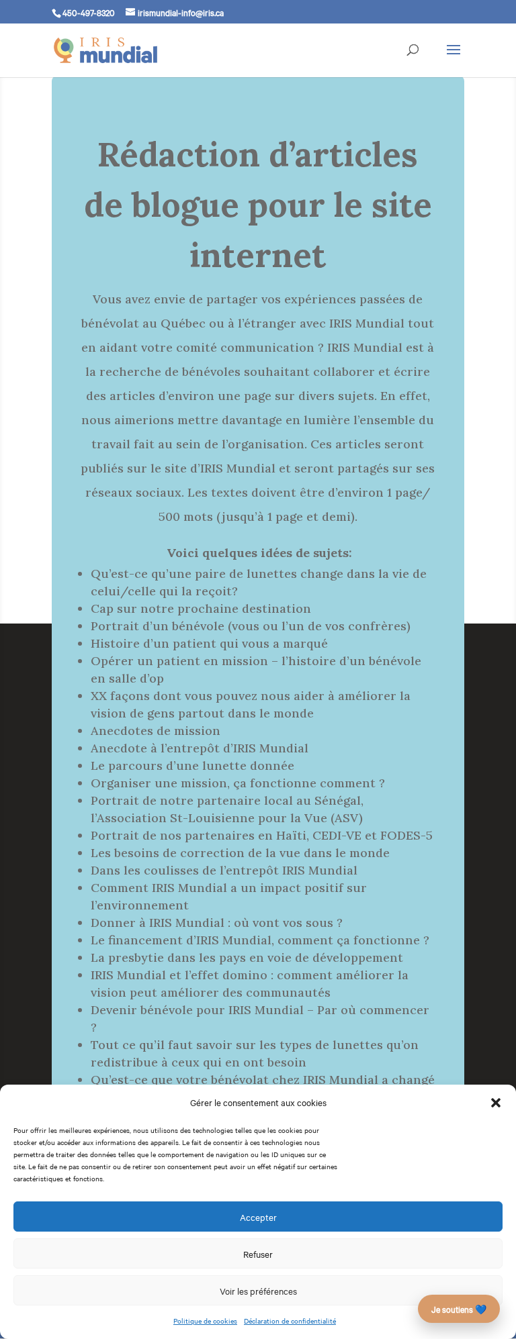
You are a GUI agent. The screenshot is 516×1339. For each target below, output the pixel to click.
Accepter (258, 1217)
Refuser (258, 1254)
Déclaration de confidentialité (290, 1321)
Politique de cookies (205, 1321)
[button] (496, 1102)
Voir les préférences (258, 1291)
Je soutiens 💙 (458, 1309)
